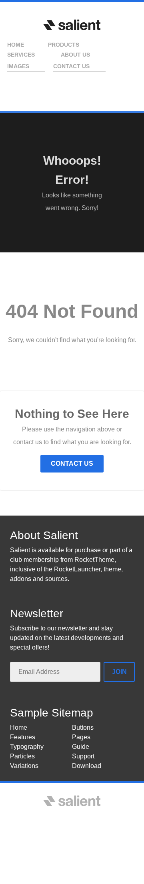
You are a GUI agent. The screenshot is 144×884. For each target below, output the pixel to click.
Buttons (83, 727)
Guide (80, 746)
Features (22, 737)
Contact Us (72, 463)
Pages (81, 737)
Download (86, 765)
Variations (24, 765)
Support (83, 756)
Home (18, 727)
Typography (27, 746)
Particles (22, 756)
